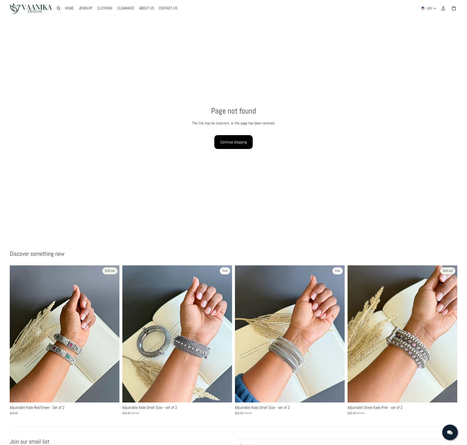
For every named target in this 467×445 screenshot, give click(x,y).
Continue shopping (233, 142)
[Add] (224, 395)
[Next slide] (224, 334)
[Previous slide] (129, 334)
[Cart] (454, 8)
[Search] (58, 8)
